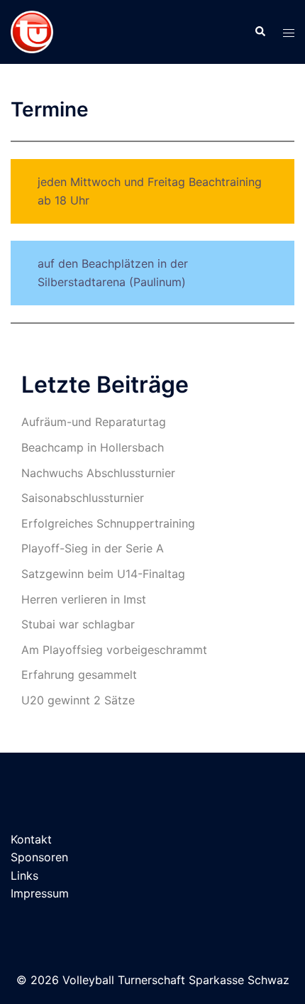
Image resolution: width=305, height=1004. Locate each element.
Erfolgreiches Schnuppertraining (108, 523)
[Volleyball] (32, 30)
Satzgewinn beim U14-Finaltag (103, 574)
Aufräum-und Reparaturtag (93, 422)
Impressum (40, 893)
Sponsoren (39, 857)
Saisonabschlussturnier (82, 498)
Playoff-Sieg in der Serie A (92, 548)
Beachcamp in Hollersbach (92, 447)
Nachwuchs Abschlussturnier (98, 473)
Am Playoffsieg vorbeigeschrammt (114, 650)
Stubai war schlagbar (78, 624)
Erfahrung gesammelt (79, 674)
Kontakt (31, 839)
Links (24, 875)
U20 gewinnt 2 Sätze (78, 700)
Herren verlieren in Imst (83, 599)
